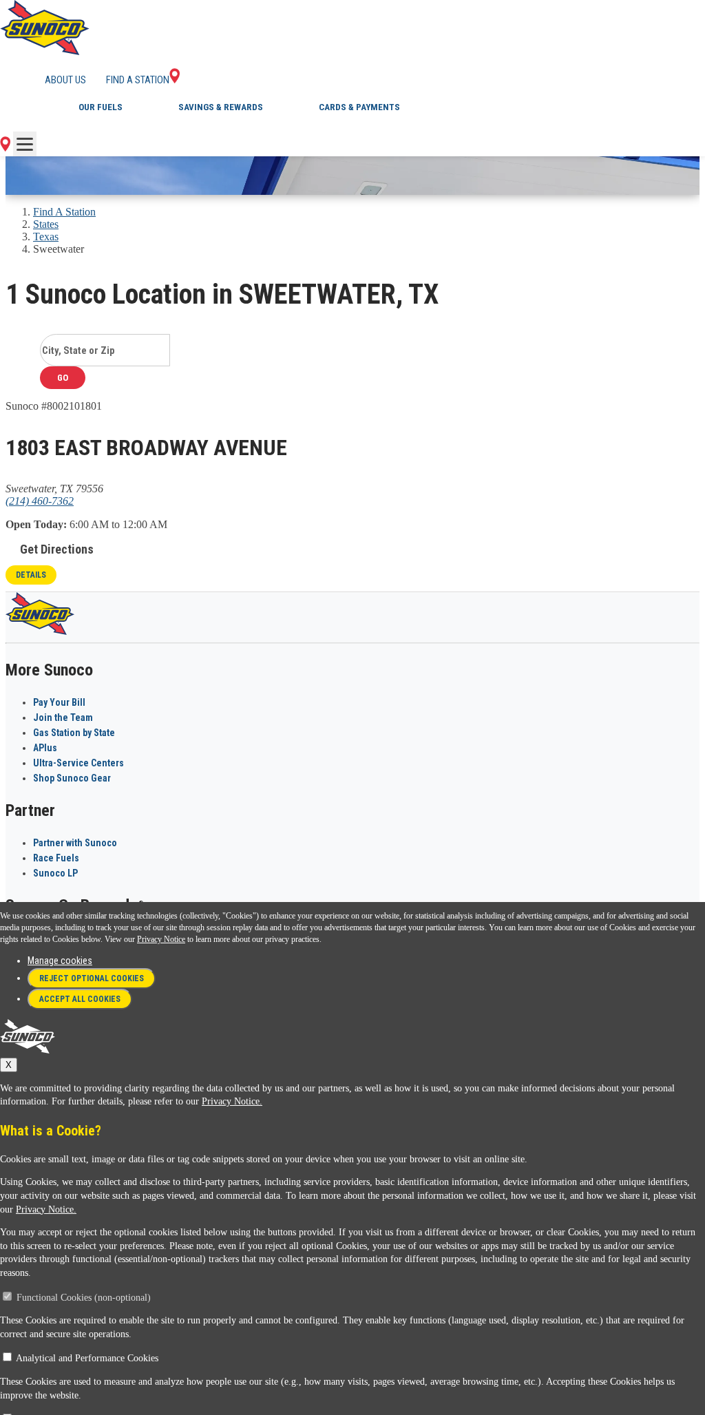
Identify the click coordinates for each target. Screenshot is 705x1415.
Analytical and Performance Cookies (87, 1358)
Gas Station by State (74, 732)
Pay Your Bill (59, 702)
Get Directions (57, 549)
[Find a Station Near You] (5, 147)
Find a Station (137, 80)
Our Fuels (100, 107)
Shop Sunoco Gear (72, 778)
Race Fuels (56, 857)
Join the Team (63, 717)
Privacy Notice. (232, 1101)
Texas (46, 236)
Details (31, 575)
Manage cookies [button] (60, 960)
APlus (45, 747)
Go (62, 378)
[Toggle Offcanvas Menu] (24, 144)
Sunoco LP (55, 873)
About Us (65, 80)
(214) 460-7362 (40, 501)
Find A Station (64, 212)
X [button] (9, 1065)
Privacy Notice (161, 939)
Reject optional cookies (91, 978)
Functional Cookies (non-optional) (84, 1297)
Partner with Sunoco (75, 842)
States (46, 224)
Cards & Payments (359, 107)
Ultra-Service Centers (78, 762)
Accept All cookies (79, 999)
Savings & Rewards (220, 107)
